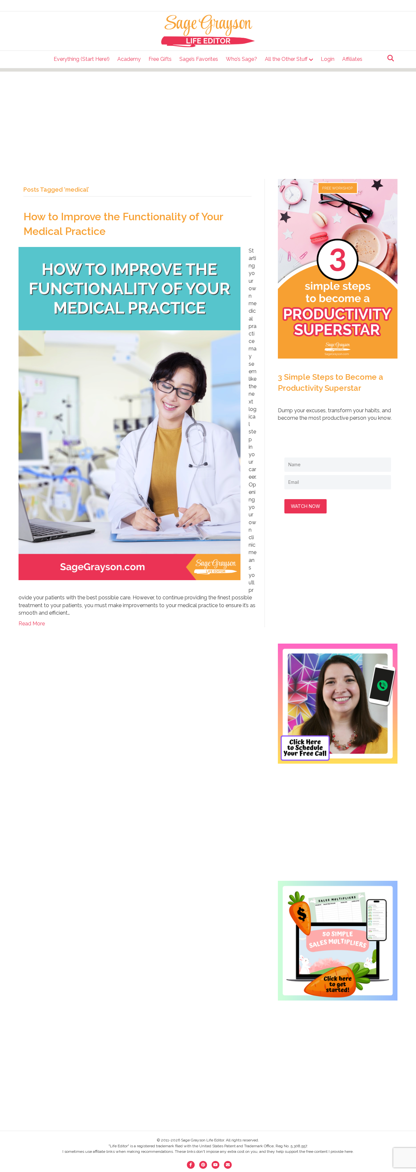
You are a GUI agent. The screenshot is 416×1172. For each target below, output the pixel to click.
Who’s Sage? (241, 59)
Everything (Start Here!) (82, 59)
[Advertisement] (208, 117)
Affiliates (352, 59)
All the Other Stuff (286, 59)
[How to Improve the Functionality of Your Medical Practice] (129, 413)
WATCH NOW (305, 506)
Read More (32, 623)
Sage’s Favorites (198, 59)
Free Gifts (160, 59)
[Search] (389, 58)
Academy (129, 59)
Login (327, 59)
